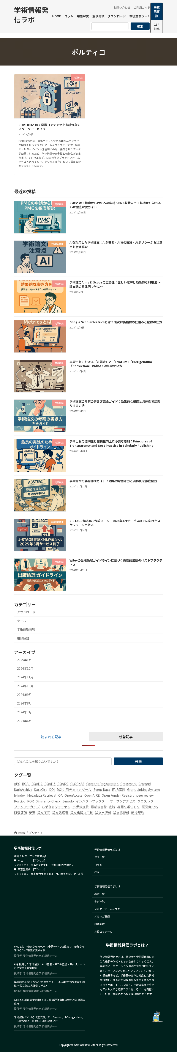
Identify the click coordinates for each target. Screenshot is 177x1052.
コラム (98, 864)
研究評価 (20, 812)
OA (60, 795)
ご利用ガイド (142, 7)
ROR (30, 801)
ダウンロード (26, 612)
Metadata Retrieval (41, 795)
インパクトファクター (92, 801)
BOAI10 (37, 783)
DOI (52, 789)
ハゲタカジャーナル (56, 806)
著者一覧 (99, 894)
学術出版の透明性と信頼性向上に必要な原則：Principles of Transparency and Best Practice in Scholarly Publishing (111, 443)
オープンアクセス (122, 801)
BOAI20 (62, 783)
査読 (112, 806)
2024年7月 (24, 712)
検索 (140, 26)
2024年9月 (24, 694)
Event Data (101, 789)
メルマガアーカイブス (107, 909)
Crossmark (128, 783)
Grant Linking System (143, 789)
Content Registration (102, 783)
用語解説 (23, 638)
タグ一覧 (99, 857)
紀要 (32, 812)
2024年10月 (25, 686)
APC (17, 783)
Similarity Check (48, 801)
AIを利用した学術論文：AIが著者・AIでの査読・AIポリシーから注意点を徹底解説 (116, 244)
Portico (19, 801)
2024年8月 (24, 703)
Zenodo (68, 801)
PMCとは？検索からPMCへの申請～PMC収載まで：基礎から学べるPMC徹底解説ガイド (115, 205)
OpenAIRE (92, 795)
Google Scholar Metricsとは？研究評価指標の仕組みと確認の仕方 (116, 322)
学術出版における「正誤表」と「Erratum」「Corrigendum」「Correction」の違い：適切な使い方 (112, 364)
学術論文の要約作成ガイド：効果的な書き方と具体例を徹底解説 (113, 481)
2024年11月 (25, 677)
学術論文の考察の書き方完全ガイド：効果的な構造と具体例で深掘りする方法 (115, 403)
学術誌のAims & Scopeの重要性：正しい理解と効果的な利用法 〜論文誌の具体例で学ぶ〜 (115, 284)
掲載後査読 (99, 806)
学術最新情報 (26, 629)
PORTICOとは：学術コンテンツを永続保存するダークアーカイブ (49, 127)
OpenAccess (73, 795)
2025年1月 (24, 660)
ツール (21, 620)
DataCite (40, 789)
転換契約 (137, 812)
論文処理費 (60, 812)
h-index (19, 795)
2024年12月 (25, 668)
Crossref (145, 783)
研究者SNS (150, 806)
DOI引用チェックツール (74, 789)
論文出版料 (103, 812)
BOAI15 (49, 783)
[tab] (51, 736)
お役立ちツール (103, 931)
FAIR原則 (118, 789)
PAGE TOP (169, 1016)
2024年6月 (24, 721)
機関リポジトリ (128, 806)
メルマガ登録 (102, 916)
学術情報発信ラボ (31, 14)
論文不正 (43, 812)
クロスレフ (145, 801)
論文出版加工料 (81, 812)
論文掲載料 (121, 812)
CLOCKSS (77, 783)
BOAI (26, 783)
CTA (96, 872)
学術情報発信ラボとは (107, 849)
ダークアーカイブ (27, 806)
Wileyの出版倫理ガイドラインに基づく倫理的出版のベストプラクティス (116, 562)
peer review (145, 795)
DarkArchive (23, 789)
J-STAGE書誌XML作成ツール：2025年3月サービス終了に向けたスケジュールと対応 (115, 523)
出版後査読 (81, 806)
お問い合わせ (122, 7)
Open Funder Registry (118, 795)
